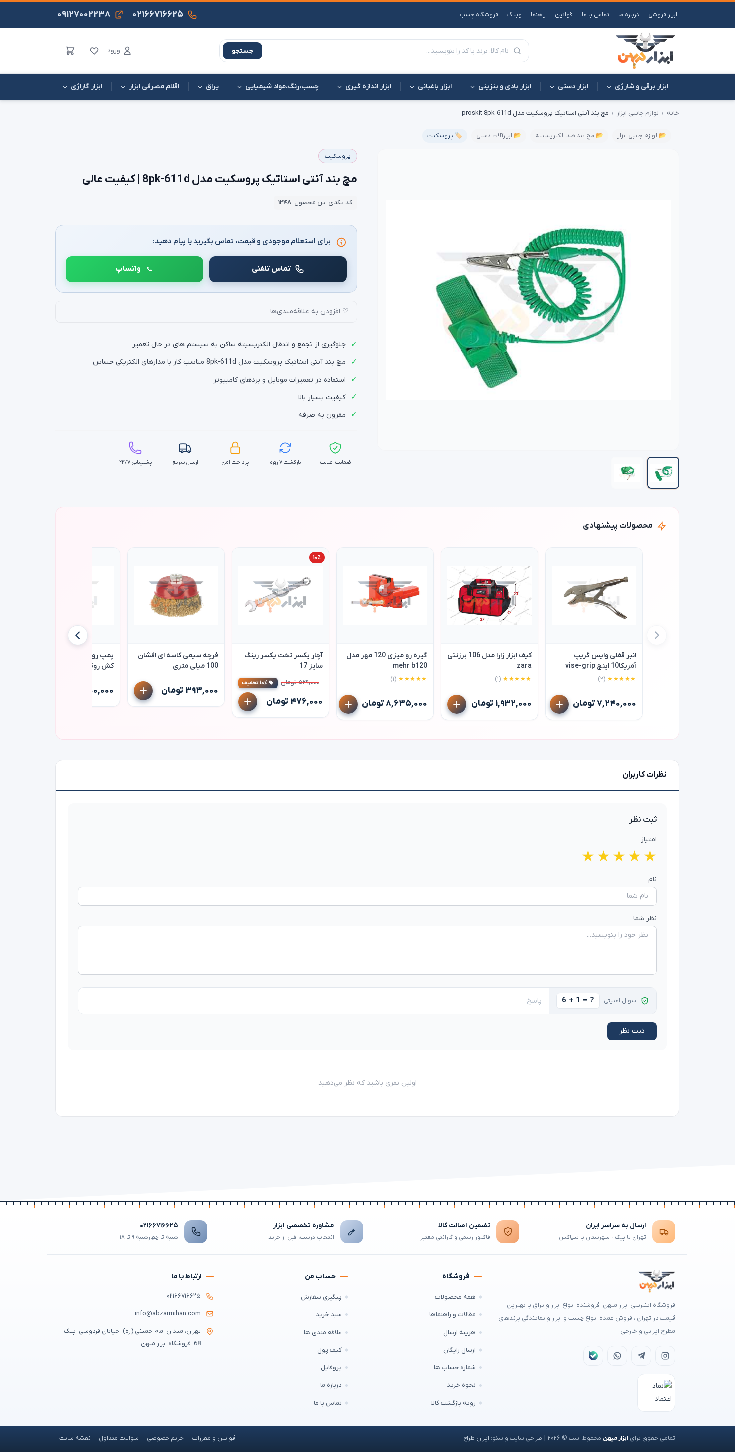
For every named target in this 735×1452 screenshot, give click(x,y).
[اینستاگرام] (666, 1356)
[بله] (594, 1356)
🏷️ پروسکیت (445, 136)
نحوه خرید (461, 1385)
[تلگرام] (642, 1356)
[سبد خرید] (71, 51)
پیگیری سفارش (321, 1297)
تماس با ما (596, 15)
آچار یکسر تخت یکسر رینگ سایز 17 (283, 661)
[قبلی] (657, 635)
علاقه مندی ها (323, 1332)
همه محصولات (455, 1297)
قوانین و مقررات (214, 1438)
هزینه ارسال (460, 1332)
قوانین (564, 15)
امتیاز (649, 839)
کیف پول (330, 1350)
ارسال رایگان (460, 1350)
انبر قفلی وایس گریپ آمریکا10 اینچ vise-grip (601, 661)
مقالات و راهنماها (453, 1314)
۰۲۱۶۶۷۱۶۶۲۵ (159, 1225)
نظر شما (645, 918)
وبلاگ (515, 15)
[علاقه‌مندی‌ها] (95, 51)
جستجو (243, 51)
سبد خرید (329, 1314)
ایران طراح (477, 1438)
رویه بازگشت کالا (454, 1403)
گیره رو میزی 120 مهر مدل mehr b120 (387, 661)
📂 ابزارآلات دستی (499, 136)
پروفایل (331, 1367)
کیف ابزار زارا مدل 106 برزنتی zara (490, 661)
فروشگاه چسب (479, 15)
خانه (673, 113)
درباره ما (629, 15)
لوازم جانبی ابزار (638, 113)
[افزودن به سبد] (559, 703)
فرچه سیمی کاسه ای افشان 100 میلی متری (178, 661)
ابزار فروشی (663, 15)
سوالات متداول (119, 1438)
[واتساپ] (618, 1356)
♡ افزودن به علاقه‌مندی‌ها (309, 311)
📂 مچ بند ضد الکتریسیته (570, 136)
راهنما (538, 15)
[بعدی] (78, 635)
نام (652, 879)
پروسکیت (338, 156)
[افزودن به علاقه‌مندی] (558, 560)
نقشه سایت (75, 1438)
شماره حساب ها (455, 1367)
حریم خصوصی (165, 1438)
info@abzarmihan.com (168, 1314)
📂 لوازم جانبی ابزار (642, 136)
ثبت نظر (632, 1031)
